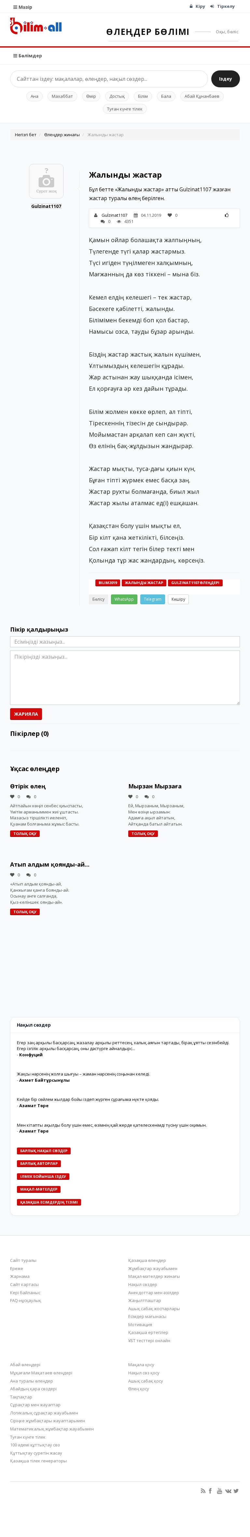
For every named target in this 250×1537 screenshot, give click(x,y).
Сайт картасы (24, 1284)
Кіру (200, 6)
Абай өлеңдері (25, 1365)
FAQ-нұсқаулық (25, 1300)
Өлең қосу (138, 1389)
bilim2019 (108, 582)
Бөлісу (98, 599)
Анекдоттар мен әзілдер (153, 1292)
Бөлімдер (29, 55)
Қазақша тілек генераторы (38, 1461)
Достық (117, 96)
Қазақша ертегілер (148, 1332)
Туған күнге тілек (125, 109)
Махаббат (62, 96)
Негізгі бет (25, 135)
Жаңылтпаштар (144, 1300)
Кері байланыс (25, 1292)
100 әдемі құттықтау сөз (35, 1445)
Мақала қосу (141, 1365)
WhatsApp (124, 599)
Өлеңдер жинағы (62, 135)
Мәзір (24, 7)
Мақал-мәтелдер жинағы (154, 1276)
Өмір (91, 96)
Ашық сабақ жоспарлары (154, 1308)
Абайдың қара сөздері (33, 1389)
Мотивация (140, 1324)
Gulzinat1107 (46, 206)
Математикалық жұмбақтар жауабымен (52, 1429)
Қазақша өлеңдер (147, 1260)
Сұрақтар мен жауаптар (35, 1405)
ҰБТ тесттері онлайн (149, 1340)
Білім (143, 96)
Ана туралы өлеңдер (31, 1381)
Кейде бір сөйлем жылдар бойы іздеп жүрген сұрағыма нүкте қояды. (88, 1099)
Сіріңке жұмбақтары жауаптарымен (47, 1421)
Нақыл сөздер (142, 1284)
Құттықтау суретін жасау (36, 1453)
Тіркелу (226, 6)
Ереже (16, 1268)
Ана (34, 96)
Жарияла (26, 714)
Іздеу (225, 79)
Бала (166, 96)
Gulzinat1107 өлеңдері (195, 582)
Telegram (152, 599)
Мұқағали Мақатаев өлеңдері (41, 1373)
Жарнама (20, 1276)
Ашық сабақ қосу (145, 1381)
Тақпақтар (21, 1397)
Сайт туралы (23, 1260)
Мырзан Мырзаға (155, 786)
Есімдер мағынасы (147, 1316)
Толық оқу (24, 833)
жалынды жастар (144, 582)
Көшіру (178, 599)
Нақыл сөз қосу (144, 1373)
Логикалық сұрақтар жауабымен (44, 1413)
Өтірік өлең (28, 786)
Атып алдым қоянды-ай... (50, 864)
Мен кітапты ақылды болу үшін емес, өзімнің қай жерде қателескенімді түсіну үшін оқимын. (112, 1125)
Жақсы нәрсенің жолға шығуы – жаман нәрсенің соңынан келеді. (83, 1074)
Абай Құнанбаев (202, 96)
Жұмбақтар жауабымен (152, 1268)
